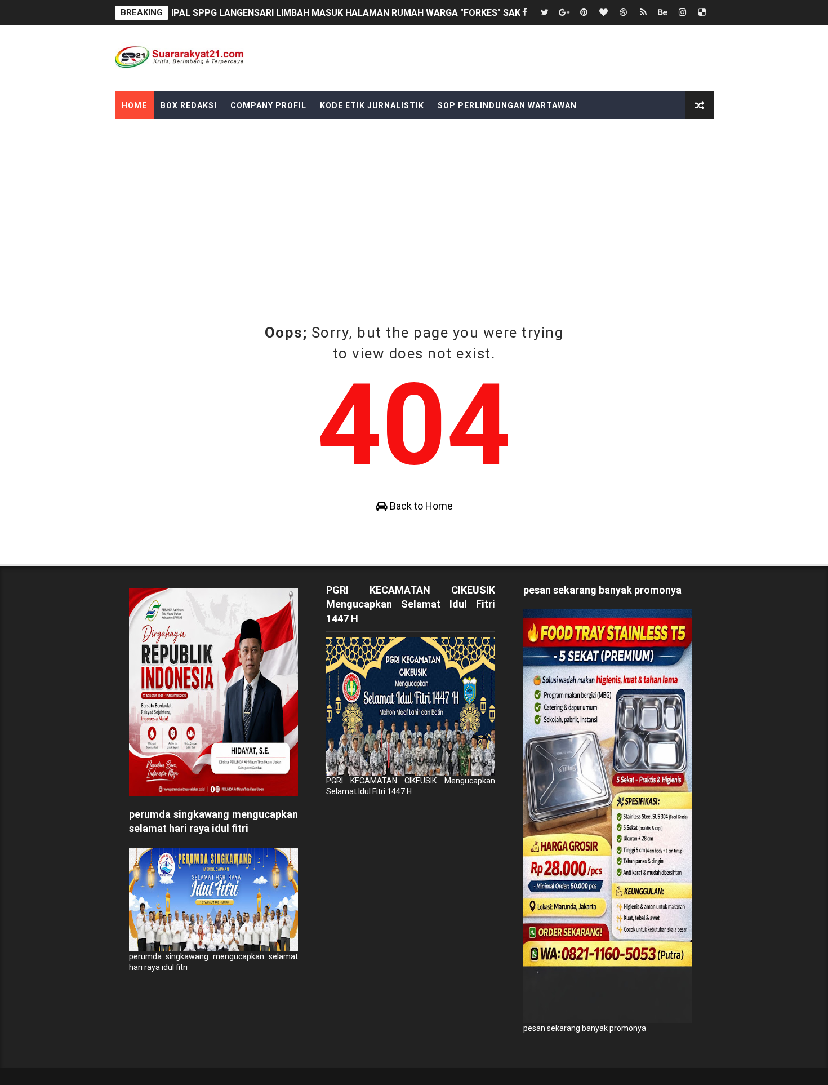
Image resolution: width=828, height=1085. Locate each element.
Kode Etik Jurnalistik (372, 105)
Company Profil (268, 105)
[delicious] (702, 12)
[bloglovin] (603, 12)
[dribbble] (623, 12)
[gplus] (564, 12)
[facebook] (525, 12)
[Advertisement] (414, 204)
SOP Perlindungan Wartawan (507, 105)
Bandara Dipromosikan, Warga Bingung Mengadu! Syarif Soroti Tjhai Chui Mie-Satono (351, 13)
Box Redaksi (189, 105)
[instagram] (682, 12)
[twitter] (544, 12)
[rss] (643, 12)
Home (134, 105)
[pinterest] (584, 12)
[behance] (663, 12)
